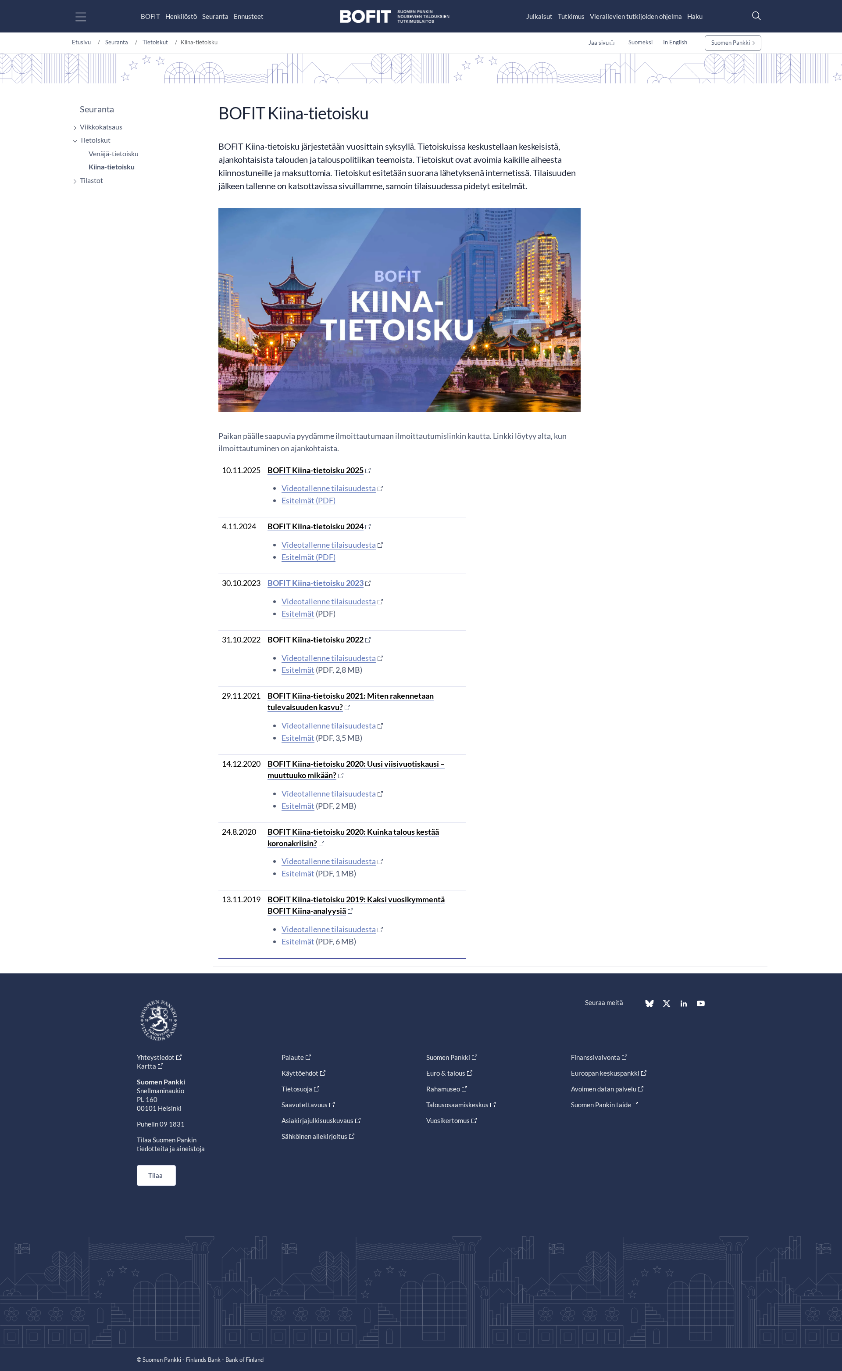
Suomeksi (640, 42)
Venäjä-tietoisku (114, 153)
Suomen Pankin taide (601, 1105)
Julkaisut (539, 16)
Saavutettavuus (305, 1105)
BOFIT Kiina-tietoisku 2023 (316, 583)
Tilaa (155, 1175)
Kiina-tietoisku (112, 166)
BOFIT (150, 16)
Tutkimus (571, 16)
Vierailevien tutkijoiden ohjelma (636, 16)
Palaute (293, 1057)
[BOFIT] (395, 16)
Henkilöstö (181, 16)
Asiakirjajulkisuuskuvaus (317, 1120)
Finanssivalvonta (595, 1057)
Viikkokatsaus (101, 126)
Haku (695, 16)
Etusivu (81, 42)
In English (675, 42)
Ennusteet (249, 16)
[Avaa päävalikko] (88, 16)
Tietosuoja (297, 1089)
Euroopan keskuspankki (605, 1073)
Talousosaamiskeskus (457, 1105)
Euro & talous (445, 1073)
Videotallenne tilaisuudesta (329, 488)
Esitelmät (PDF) (308, 500)
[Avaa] (73, 128)
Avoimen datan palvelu (603, 1089)
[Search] (754, 15)
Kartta (146, 1066)
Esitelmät (298, 613)
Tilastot (91, 180)
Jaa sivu (599, 42)
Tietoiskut (155, 42)
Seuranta (215, 16)
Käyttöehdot (300, 1073)
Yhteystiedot (156, 1057)
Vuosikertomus (448, 1120)
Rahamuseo (443, 1089)
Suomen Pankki (730, 42)
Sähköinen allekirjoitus (314, 1136)
